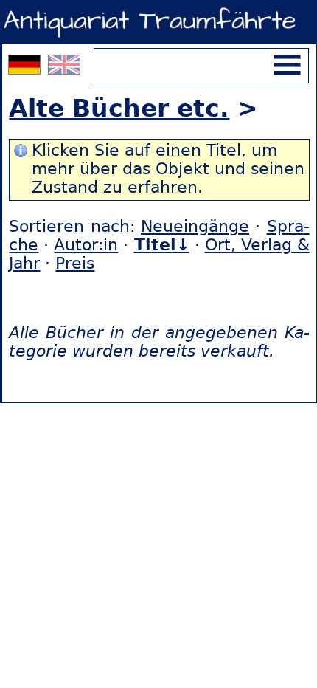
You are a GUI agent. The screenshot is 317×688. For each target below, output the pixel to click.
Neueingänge (195, 226)
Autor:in (86, 244)
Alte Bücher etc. (119, 108)
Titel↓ (161, 244)
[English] (64, 68)
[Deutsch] (26, 68)
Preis (74, 263)
